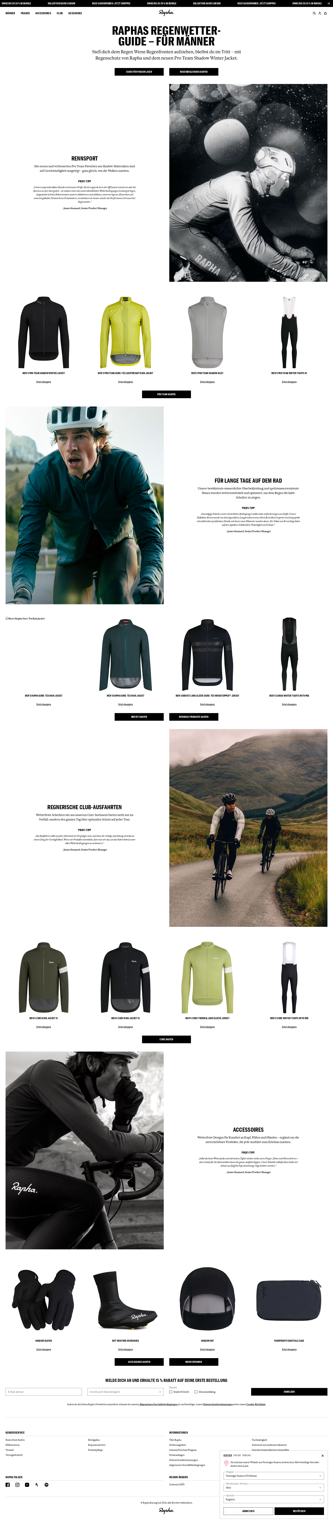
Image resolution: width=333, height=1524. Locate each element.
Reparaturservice (97, 1444)
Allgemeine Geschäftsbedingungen (187, 1465)
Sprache (230, 1495)
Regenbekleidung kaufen (194, 71)
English (237, 1455)
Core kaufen (166, 1039)
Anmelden (289, 1391)
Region (230, 1472)
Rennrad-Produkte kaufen (194, 716)
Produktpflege (95, 1450)
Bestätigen (299, 1511)
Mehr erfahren (193, 1361)
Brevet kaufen (139, 716)
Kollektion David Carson (61, 3)
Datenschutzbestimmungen (218, 1404)
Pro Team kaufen (166, 394)
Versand (10, 1450)
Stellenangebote (177, 1444)
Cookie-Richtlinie (256, 1404)
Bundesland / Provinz (237, 1484)
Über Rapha (175, 1439)
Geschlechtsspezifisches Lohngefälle (270, 1450)
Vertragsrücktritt (14, 1455)
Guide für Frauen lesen (139, 71)
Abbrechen (248, 1511)
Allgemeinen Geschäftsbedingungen (158, 1404)
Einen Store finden (15, 1439)
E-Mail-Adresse (16, 1392)
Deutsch (228, 1455)
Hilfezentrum (13, 1444)
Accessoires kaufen (139, 1361)
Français (246, 1455)
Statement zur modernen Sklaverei (269, 1444)
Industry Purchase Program (183, 1450)
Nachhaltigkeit (259, 1439)
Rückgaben (94, 1439)
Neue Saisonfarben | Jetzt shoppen (111, 3)
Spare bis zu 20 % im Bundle (16, 3)
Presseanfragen (177, 1455)
